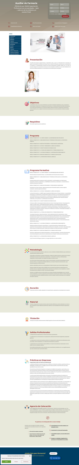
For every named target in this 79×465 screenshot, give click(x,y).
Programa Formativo (14, 42)
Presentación (12, 36)
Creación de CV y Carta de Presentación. (59, 430)
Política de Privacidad (62, 13)
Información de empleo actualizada (36, 431)
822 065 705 (56, 458)
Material (11, 47)
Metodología (12, 44)
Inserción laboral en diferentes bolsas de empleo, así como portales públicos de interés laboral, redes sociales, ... (37, 435)
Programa (12, 41)
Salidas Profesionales (14, 50)
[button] (29, 456)
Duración (12, 45)
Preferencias (25, 461)
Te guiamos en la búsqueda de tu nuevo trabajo (47, 422)
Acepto (6, 461)
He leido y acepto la (58, 13)
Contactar (52, 453)
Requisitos (12, 39)
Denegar (16, 461)
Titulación (12, 49)
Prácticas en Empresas (14, 52)
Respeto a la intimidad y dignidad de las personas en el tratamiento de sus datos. (59, 439)
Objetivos (12, 37)
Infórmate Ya (65, 16)
